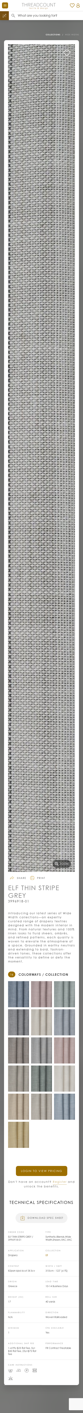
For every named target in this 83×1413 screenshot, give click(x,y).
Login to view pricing (41, 1171)
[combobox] (50, 15)
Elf (47, 1255)
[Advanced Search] (4, 15)
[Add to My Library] (67, 53)
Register (60, 1181)
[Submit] (13, 15)
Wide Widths (72, 35)
